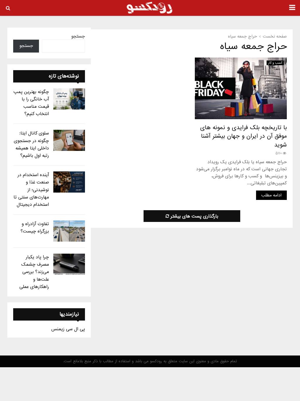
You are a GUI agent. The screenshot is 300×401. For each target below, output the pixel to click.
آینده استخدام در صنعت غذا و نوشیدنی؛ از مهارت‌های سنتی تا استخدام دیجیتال (31, 189)
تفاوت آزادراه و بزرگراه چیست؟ (35, 227)
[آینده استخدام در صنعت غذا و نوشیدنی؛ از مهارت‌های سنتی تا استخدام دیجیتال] (69, 182)
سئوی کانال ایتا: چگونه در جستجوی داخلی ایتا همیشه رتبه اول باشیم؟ (31, 144)
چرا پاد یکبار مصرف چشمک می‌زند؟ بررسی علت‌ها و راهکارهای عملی (34, 272)
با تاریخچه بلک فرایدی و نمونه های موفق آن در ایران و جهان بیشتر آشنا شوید (243, 136)
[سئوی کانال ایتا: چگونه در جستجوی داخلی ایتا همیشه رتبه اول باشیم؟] (69, 140)
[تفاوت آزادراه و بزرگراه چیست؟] (69, 231)
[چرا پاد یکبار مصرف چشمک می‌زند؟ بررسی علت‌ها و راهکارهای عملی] (69, 264)
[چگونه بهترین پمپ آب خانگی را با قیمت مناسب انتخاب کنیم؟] (69, 98)
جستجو (78, 36)
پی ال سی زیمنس (68, 329)
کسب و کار (275, 62)
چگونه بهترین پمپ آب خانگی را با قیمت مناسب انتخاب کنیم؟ (31, 103)
